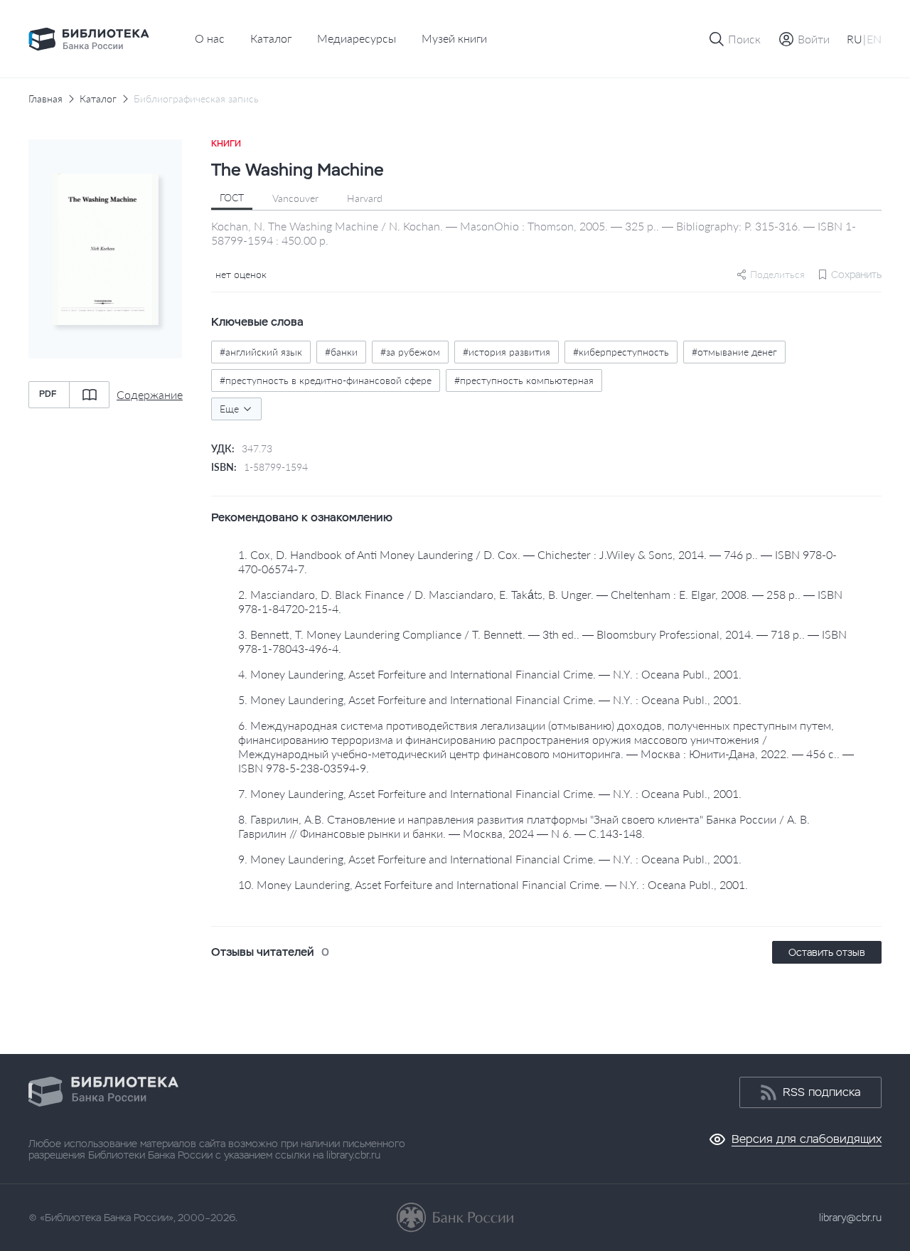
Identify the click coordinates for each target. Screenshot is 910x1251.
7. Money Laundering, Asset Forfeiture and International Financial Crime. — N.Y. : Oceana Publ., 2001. (490, 793)
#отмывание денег (734, 352)
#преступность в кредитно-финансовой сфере (326, 380)
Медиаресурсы (356, 38)
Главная (45, 99)
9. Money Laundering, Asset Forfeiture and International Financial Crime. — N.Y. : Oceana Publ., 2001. (490, 859)
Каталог (270, 38)
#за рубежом (410, 352)
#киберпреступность (621, 352)
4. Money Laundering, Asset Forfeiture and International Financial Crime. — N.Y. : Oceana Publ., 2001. (490, 674)
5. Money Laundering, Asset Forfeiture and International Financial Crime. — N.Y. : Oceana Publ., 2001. (490, 699)
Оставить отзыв (826, 952)
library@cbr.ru (850, 1217)
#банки (341, 352)
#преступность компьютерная (524, 380)
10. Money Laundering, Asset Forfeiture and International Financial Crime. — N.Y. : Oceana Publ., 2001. (493, 884)
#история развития (506, 352)
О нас (210, 38)
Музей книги (454, 38)
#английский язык (261, 352)
